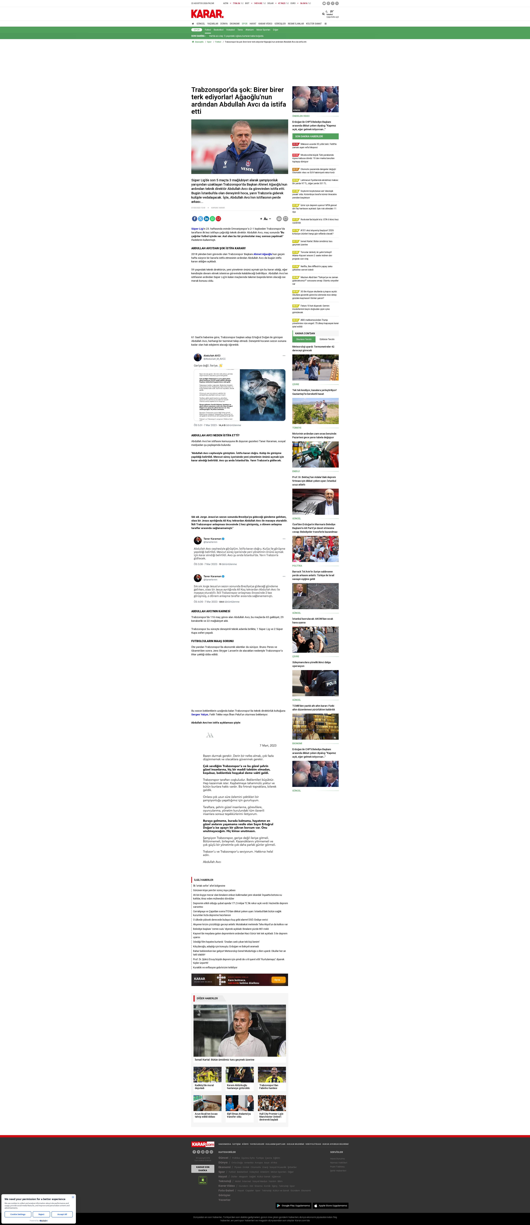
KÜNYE (245, 1144)
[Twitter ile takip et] (337, 3)
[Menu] (325, 24)
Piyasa (237, 1167)
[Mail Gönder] (218, 218)
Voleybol (230, 29)
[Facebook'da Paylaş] (194, 218)
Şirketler (292, 1167)
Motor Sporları (263, 29)
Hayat (253, 23)
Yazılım (272, 1181)
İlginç (274, 1186)
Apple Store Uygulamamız (333, 1205)
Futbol (208, 29)
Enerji (265, 1167)
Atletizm (250, 29)
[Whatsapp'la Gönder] (212, 218)
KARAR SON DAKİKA (202, 1168)
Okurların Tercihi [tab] (304, 339)
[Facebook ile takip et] (332, 3)
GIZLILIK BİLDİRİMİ (295, 1144)
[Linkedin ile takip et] (207, 1152)
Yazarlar (212, 23)
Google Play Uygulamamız (296, 1205)
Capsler (249, 1190)
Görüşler (280, 23)
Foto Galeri (226, 1190)
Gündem (243, 1186)
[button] (261, 219)
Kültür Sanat (314, 23)
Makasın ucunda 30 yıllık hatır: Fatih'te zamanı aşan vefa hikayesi (240, 36)
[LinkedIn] (206, 218)
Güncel (201, 23)
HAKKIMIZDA (224, 1144)
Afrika (274, 1162)
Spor (244, 23)
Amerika (248, 1162)
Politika (236, 1158)
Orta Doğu (237, 1162)
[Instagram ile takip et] (211, 1152)
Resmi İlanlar (296, 23)
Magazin (243, 1176)
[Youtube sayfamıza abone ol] (203, 1152)
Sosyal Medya (259, 1181)
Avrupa (259, 1162)
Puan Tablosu (337, 1166)
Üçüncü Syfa (248, 1158)
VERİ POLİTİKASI (313, 1144)
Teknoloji (224, 1181)
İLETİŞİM (236, 1144)
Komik (267, 1186)
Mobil (238, 1181)
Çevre (268, 1158)
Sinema (259, 1186)
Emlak (246, 1167)
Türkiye (260, 1158)
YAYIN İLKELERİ (257, 1144)
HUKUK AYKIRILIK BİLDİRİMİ (335, 1144)
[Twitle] (200, 218)
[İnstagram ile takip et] (328, 3)
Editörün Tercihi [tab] (327, 339)
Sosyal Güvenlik (278, 1167)
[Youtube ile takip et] (324, 3)
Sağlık (252, 1176)
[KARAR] (207, 13)
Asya (266, 1162)
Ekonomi (235, 23)
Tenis (240, 29)
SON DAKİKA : (198, 36)
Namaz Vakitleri (338, 1162)
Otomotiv (256, 1167)
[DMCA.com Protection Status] (203, 1180)
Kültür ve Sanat (281, 1190)
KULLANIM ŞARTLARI (275, 1144)
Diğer (275, 29)
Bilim (280, 1181)
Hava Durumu (337, 1158)
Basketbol (218, 29)
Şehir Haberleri (338, 1170)
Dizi (251, 1186)
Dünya (224, 23)
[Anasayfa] (193, 24)
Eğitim (276, 1158)
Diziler (234, 1176)
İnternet (246, 1181)
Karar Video (265, 23)
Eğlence (276, 1176)
